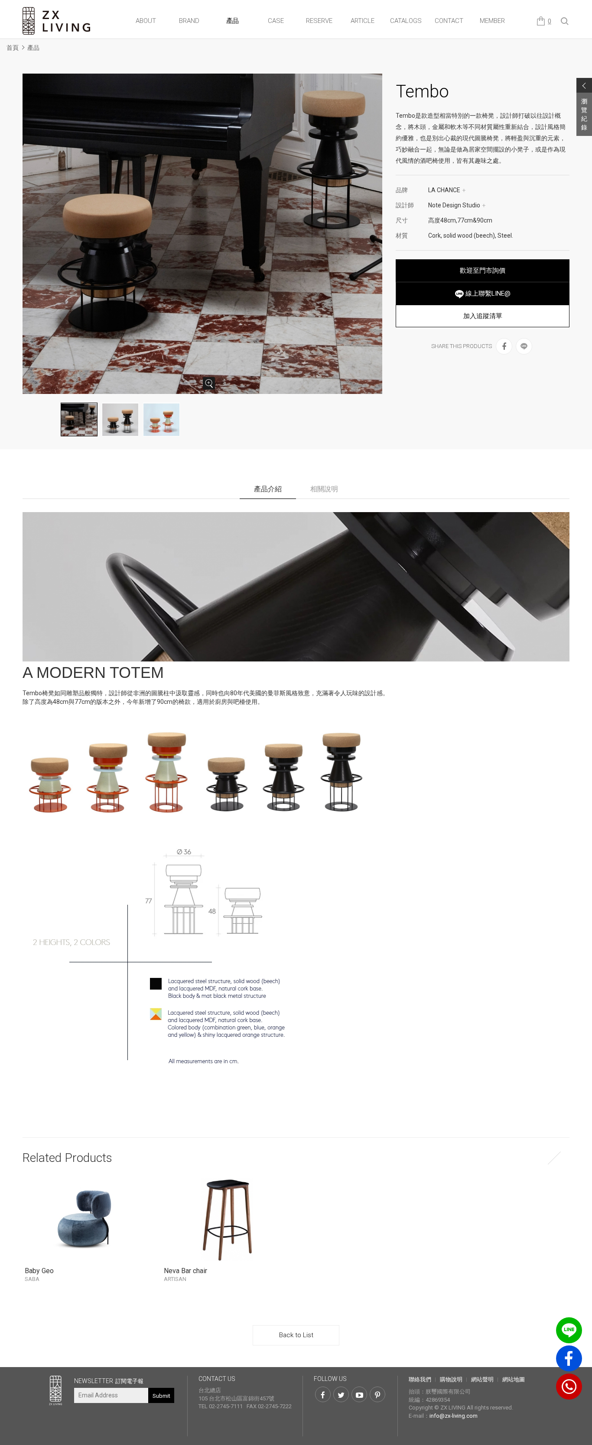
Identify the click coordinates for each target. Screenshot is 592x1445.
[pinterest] (377, 1394)
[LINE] (524, 346)
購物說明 (451, 1379)
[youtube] (359, 1394)
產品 (33, 47)
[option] (203, 234)
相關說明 (324, 489)
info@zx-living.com (453, 1416)
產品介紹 (268, 489)
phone (569, 1387)
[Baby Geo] (88, 1219)
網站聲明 (482, 1379)
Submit (161, 1396)
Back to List (296, 1335)
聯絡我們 (420, 1379)
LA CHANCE (447, 190)
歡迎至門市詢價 (482, 270)
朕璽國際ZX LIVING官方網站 (57, 21)
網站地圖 (513, 1379)
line (569, 1330)
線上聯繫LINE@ (487, 293)
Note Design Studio (457, 205)
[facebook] (504, 346)
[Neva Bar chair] (227, 1219)
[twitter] (341, 1394)
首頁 (13, 47)
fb (569, 1358)
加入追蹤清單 (482, 316)
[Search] (565, 21)
